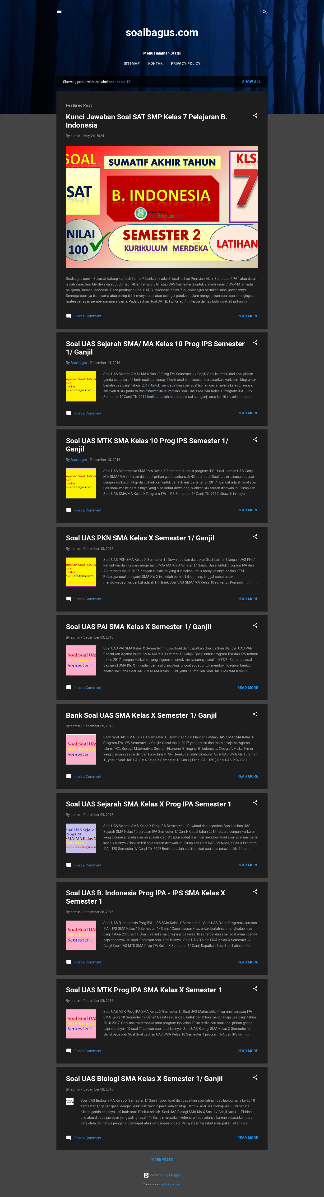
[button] (255, 116)
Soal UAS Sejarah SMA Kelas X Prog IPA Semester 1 (149, 804)
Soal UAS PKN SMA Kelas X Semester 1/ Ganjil (140, 538)
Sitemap (132, 63)
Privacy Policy (185, 63)
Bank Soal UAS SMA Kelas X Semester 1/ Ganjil (141, 715)
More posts (162, 1159)
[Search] (265, 13)
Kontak (155, 63)
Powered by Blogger (165, 1175)
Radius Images (172, 1184)
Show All (251, 82)
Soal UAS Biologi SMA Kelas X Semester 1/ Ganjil (144, 1078)
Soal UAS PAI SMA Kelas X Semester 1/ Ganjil (138, 626)
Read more (247, 316)
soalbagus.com (162, 32)
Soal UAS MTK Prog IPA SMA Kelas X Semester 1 (144, 990)
